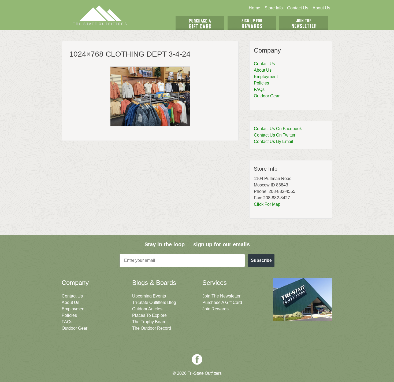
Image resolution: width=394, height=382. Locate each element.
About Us (321, 8)
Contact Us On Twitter (274, 135)
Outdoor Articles (147, 309)
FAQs (259, 89)
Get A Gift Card (200, 23)
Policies (261, 83)
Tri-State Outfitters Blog (154, 302)
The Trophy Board (149, 321)
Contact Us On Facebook (278, 128)
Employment (266, 76)
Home (254, 8)
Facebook (197, 359)
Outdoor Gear (267, 96)
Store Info (274, 8)
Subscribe (261, 260)
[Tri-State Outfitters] (100, 15)
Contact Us (297, 8)
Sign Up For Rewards (252, 23)
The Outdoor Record (151, 328)
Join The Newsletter (303, 23)
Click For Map (267, 204)
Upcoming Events (149, 296)
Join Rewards (215, 309)
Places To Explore (149, 315)
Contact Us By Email (273, 141)
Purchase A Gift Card (222, 302)
